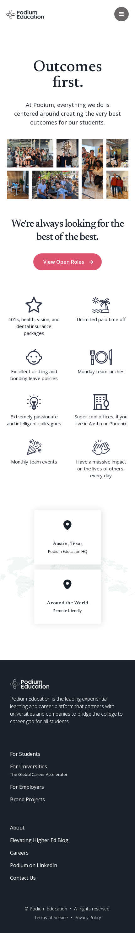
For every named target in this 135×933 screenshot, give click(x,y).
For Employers (27, 786)
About (17, 827)
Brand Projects (27, 799)
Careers (19, 852)
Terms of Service (51, 917)
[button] (121, 14)
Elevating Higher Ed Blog (39, 840)
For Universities (39, 770)
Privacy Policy (88, 917)
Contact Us (23, 877)
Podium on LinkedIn (33, 865)
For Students (25, 753)
